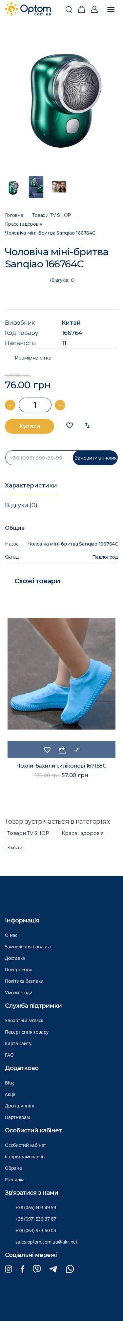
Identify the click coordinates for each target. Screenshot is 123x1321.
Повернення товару (27, 1032)
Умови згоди (18, 992)
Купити (29, 426)
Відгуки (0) (21, 505)
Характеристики (31, 485)
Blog (9, 1083)
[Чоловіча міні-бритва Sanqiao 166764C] (61, 93)
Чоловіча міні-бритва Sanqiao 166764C (50, 233)
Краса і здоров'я (23, 224)
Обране (13, 1168)
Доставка (15, 958)
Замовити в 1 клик (96, 458)
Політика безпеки (24, 981)
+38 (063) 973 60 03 (35, 1230)
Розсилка (15, 1179)
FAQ (9, 1055)
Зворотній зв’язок (24, 1020)
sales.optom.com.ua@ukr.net (46, 1242)
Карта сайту (18, 1043)
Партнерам (17, 1117)
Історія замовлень (25, 1156)
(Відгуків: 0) (62, 280)
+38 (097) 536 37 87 (35, 1219)
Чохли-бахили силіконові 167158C (61, 766)
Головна (14, 215)
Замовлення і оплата (28, 946)
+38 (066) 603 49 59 (35, 1207)
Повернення (18, 969)
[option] (61, 93)
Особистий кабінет (25, 1145)
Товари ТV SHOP (51, 215)
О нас (11, 935)
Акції (10, 1094)
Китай (71, 322)
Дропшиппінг (20, 1106)
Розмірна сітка (33, 358)
